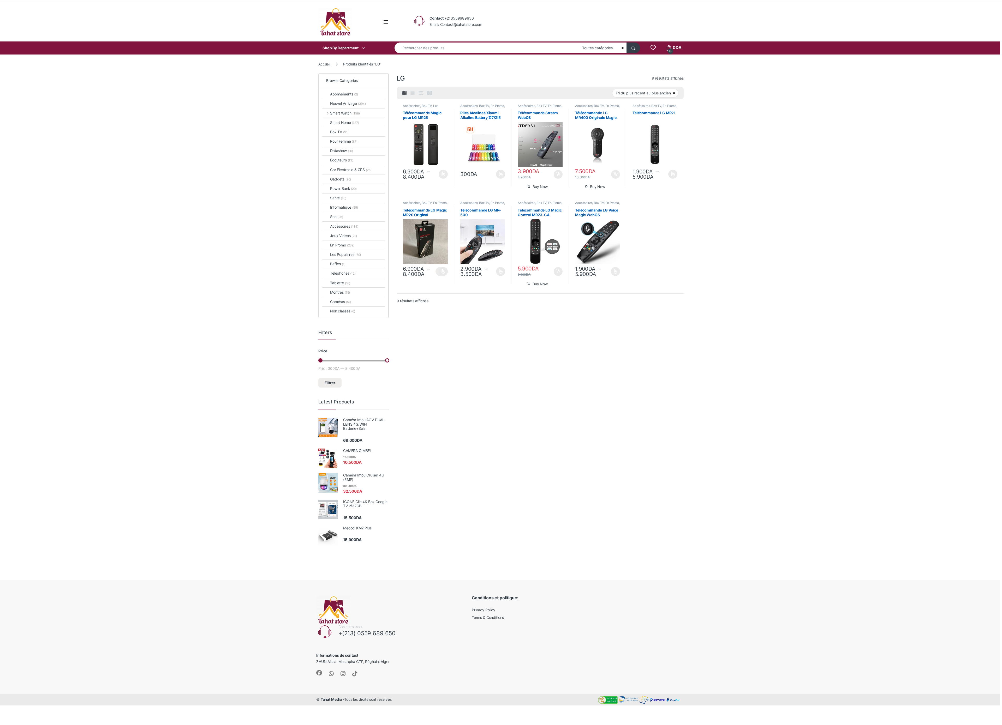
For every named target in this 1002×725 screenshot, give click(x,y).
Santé (338, 198)
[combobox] (487, 48)
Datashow (341, 150)
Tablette (340, 283)
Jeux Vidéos (343, 235)
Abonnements (344, 94)
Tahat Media (331, 699)
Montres (340, 292)
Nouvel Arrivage (348, 103)
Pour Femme (343, 141)
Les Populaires (345, 254)
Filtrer (330, 382)
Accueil (324, 64)
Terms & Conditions (488, 617)
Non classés (342, 311)
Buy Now (540, 186)
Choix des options (442, 174)
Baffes (337, 264)
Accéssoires (411, 106)
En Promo (497, 106)
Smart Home (344, 122)
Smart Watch (345, 113)
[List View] (421, 93)
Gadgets (340, 179)
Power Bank (343, 188)
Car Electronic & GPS (351, 169)
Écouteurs (341, 160)
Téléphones (343, 273)
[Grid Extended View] (412, 93)
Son (336, 216)
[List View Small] (429, 93)
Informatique (344, 207)
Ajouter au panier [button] (557, 174)
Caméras (340, 301)
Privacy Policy (483, 610)
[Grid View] (404, 93)
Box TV (427, 106)
